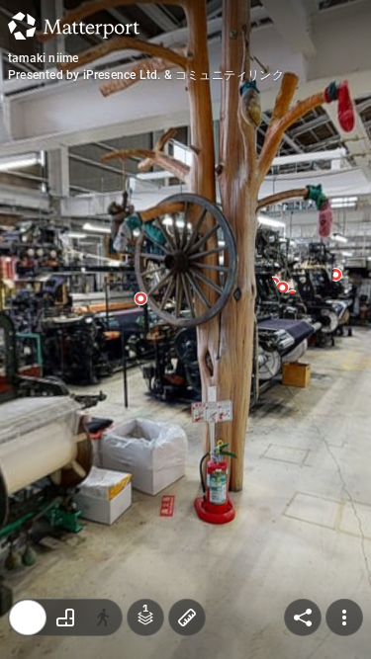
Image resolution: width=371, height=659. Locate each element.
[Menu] (344, 617)
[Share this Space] (303, 617)
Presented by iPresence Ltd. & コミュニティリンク (146, 75)
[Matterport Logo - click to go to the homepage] (73, 25)
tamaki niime (43, 58)
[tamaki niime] (185, 329)
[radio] (27, 617)
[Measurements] (187, 617)
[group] (65, 617)
